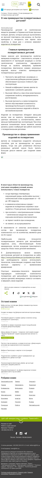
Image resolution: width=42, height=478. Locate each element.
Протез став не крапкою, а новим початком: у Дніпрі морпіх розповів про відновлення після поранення (21, 344)
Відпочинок (19, 388)
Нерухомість (19, 385)
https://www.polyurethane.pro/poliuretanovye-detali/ (21, 257)
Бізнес (3, 392)
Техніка (17, 381)
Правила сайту (22, 472)
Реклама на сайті (6, 424)
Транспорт (32, 385)
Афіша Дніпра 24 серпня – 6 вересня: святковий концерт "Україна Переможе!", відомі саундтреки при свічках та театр (20, 333)
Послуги (17, 402)
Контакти (19, 437)
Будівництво (5, 388)
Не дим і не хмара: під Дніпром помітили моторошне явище (20, 312)
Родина (31, 402)
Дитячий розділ (34, 405)
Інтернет (18, 395)
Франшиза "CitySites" (7, 428)
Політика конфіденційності (9, 472)
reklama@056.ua (35, 445)
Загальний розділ (7, 381)
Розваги (31, 388)
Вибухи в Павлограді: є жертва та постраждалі (16, 350)
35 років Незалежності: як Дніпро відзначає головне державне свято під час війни (18, 371)
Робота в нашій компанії (8, 426)
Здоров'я (32, 381)
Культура (32, 395)
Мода (31, 398)
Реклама (4, 408)
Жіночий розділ (6, 395)
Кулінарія (4, 402)
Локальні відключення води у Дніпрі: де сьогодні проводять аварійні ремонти (17, 364)
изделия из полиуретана (11, 44)
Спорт (31, 392)
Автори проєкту (27, 437)
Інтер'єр (17, 398)
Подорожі (4, 405)
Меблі (17, 392)
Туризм (3, 385)
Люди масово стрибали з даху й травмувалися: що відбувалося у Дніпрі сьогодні (18, 356)
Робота (17, 405)
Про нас (12, 437)
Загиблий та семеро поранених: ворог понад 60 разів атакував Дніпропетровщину (18, 325)
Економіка (4, 398)
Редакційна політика (15, 474)
